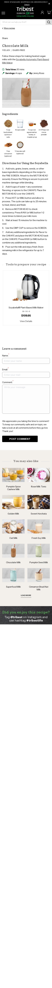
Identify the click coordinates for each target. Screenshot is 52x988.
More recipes (9, 28)
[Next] (38, 298)
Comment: (7, 382)
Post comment (19, 438)
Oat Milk (13, 538)
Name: (5, 355)
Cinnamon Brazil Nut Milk (38, 588)
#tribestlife (34, 620)
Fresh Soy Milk (39, 538)
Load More (26, 595)
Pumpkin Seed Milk (38, 562)
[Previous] (14, 298)
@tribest (16, 617)
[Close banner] (49, 3)
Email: (5, 369)
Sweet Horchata (39, 513)
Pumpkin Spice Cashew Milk (13, 488)
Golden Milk (13, 513)
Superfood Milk (13, 586)
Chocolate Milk (13, 562)
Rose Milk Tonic (38, 486)
